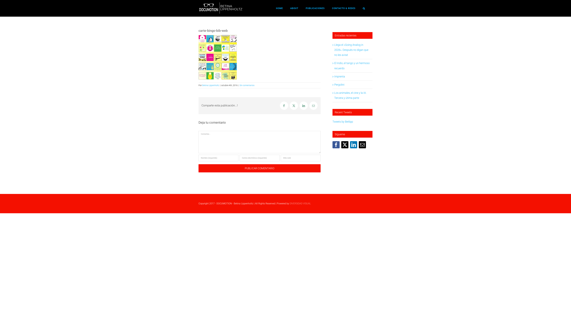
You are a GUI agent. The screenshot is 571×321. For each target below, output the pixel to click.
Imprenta (339, 76)
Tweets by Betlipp (342, 121)
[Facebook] (336, 144)
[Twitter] (344, 144)
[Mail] (362, 144)
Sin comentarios (247, 85)
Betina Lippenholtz (210, 85)
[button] (364, 8)
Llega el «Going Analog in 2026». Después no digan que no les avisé (351, 49)
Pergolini (339, 84)
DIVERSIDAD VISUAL (300, 203)
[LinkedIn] (353, 144)
